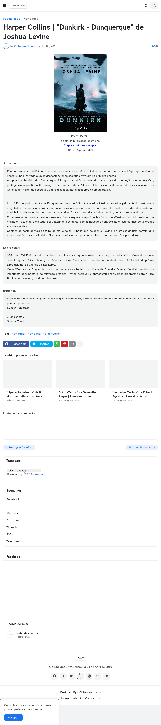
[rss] (97, 676)
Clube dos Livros (27, 633)
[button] (4, 5)
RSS (8, 534)
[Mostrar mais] (80, 344)
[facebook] (54, 676)
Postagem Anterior (20, 447)
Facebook (13, 499)
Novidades (31, 18)
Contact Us (92, 698)
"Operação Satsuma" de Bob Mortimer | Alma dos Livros (25, 394)
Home (65, 698)
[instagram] (72, 676)
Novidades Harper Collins (44, 333)
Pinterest (12, 513)
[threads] (80, 676)
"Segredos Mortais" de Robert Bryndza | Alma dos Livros (132, 394)
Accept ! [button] (13, 717)
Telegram (12, 541)
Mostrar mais (23, 636)
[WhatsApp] (57, 344)
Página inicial (12, 18)
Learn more (34, 709)
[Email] (72, 344)
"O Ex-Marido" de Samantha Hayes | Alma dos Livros (77, 394)
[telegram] (106, 676)
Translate (37, 474)
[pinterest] (89, 676)
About (77, 698)
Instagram (13, 520)
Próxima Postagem (140, 447)
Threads (11, 527)
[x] (63, 676)
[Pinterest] (64, 344)
